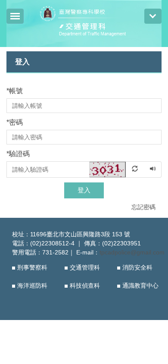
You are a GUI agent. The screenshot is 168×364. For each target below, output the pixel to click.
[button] (117, 169)
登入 (84, 190)
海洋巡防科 (32, 285)
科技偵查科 (85, 285)
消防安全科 (137, 267)
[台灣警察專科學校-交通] (84, 22)
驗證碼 (18, 153)
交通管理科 (85, 267)
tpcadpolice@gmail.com (132, 252)
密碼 (14, 122)
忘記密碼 (143, 207)
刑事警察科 (32, 267)
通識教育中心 (140, 285)
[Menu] (15, 16)
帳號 (14, 90)
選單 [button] (153, 16)
